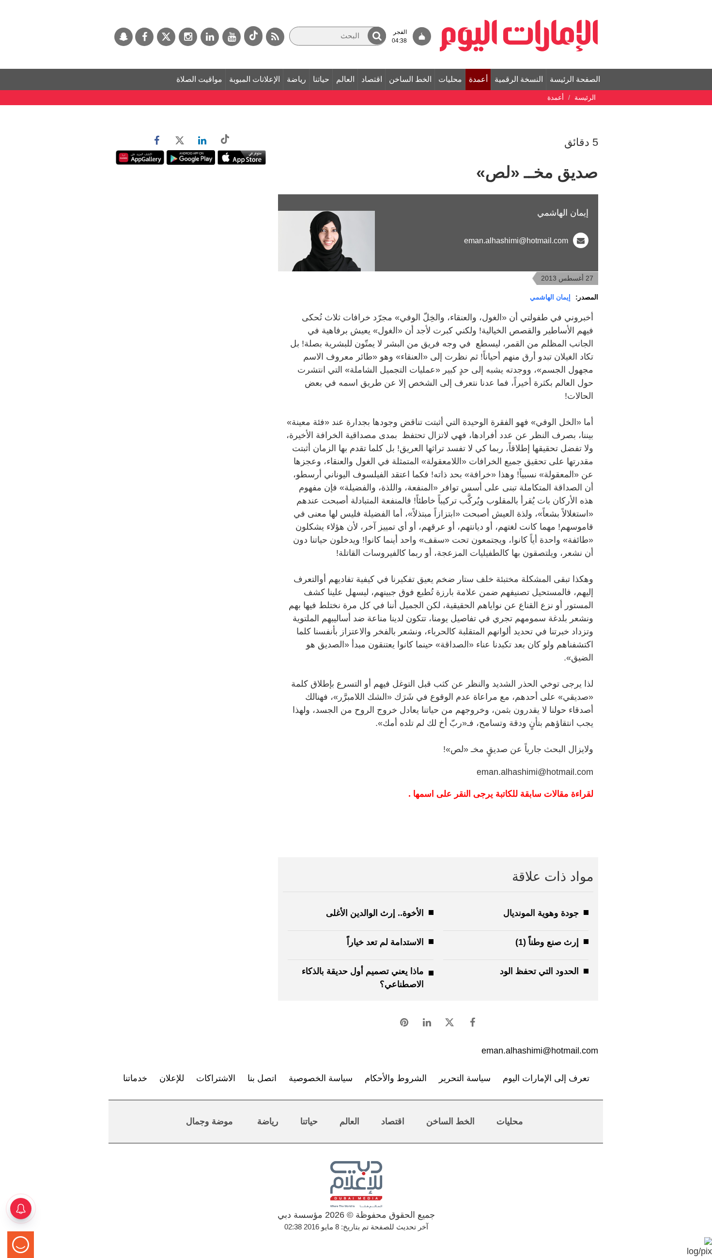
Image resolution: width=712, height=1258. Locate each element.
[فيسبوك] (144, 37)
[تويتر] (166, 37)
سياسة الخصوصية (321, 1078)
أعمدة (478, 79)
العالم (345, 79)
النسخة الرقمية (519, 79)
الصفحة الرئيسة (575, 79)
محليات (450, 79)
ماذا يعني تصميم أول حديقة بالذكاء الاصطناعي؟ (363, 977)
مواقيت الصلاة (199, 79)
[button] (377, 36)
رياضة (296, 79)
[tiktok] (253, 36)
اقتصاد (371, 79)
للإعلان (171, 1078)
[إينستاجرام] (188, 37)
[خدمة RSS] (275, 37)
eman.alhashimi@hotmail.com (516, 240)
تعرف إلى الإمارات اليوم (546, 1078)
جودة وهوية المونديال (541, 913)
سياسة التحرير (465, 1078)
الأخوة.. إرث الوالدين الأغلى (375, 913)
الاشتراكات (215, 1078)
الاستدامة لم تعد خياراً (385, 942)
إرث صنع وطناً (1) (547, 942)
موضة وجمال (209, 1121)
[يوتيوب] (231, 37)
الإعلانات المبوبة (254, 79)
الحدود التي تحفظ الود (539, 971)
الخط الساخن (410, 79)
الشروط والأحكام (396, 1078)
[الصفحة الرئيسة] (519, 5)
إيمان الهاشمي (550, 297)
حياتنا (321, 79)
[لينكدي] (210, 37)
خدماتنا (135, 1078)
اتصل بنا (262, 1078)
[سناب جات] (123, 37)
